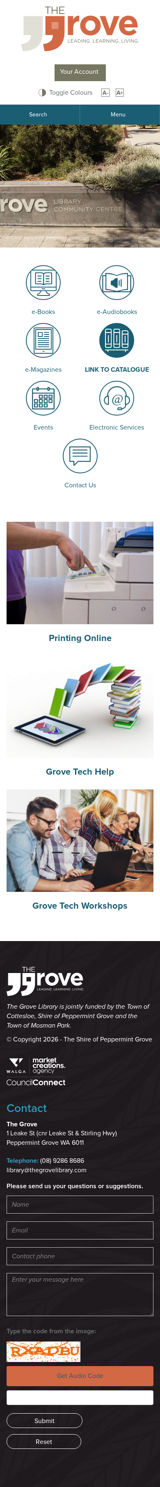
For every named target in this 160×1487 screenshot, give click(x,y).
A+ (120, 92)
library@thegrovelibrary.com (47, 1170)
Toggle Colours (70, 93)
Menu (118, 114)
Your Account (79, 72)
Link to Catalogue (117, 370)
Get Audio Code (80, 1376)
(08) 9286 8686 (62, 1161)
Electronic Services (116, 427)
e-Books (43, 312)
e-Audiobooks (117, 312)
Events (43, 427)
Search (38, 114)
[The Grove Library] (80, 28)
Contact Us (80, 485)
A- (105, 92)
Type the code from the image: (51, 1331)
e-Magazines (43, 370)
